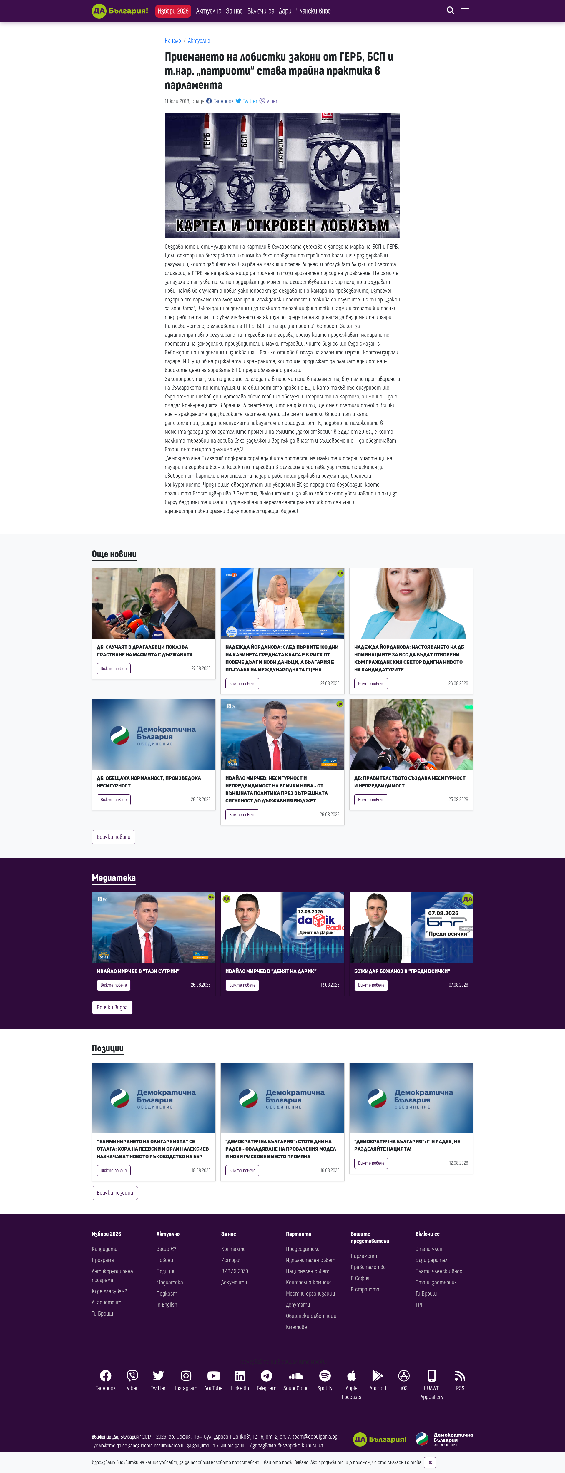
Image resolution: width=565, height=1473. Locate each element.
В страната (365, 1289)
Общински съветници (311, 1316)
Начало (173, 40)
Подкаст (167, 1293)
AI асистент (106, 1302)
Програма (103, 1260)
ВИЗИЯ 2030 (234, 1271)
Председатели (303, 1249)
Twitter (249, 101)
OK (430, 1463)
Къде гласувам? (109, 1291)
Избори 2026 (173, 11)
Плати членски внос (439, 1271)
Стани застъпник (436, 1282)
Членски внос (313, 11)
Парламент (364, 1256)
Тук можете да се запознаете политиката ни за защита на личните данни (169, 1446)
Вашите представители (370, 1237)
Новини (165, 1260)
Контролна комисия (309, 1282)
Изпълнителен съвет (310, 1260)
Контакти (233, 1249)
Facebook (223, 101)
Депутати (298, 1304)
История (231, 1260)
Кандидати (104, 1249)
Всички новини (113, 837)
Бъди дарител (432, 1260)
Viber (271, 101)
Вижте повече (114, 669)
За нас (234, 11)
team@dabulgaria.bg (315, 1436)
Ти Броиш (102, 1313)
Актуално (208, 11)
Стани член (429, 1249)
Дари (285, 11)
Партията (298, 1234)
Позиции (108, 1048)
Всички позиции (115, 1193)
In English (167, 1304)
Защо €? (166, 1249)
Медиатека (114, 878)
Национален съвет (307, 1271)
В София (360, 1278)
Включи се (260, 11)
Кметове (296, 1327)
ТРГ (419, 1304)
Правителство (368, 1267)
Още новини (114, 554)
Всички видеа (112, 1007)
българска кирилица (300, 1445)
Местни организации (310, 1293)
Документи (234, 1282)
